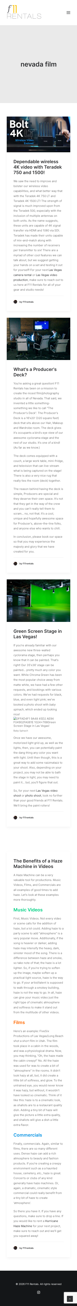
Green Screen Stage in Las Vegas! (37, 633)
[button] (68, 12)
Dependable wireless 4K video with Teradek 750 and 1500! (37, 167)
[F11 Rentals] (24, 12)
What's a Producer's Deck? (35, 372)
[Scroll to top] (70, 1298)
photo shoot (33, 795)
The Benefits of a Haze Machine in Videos (37, 863)
